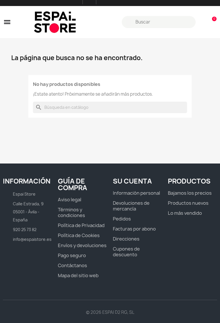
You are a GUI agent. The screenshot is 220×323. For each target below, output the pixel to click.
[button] (7, 22)
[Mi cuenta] (202, 22)
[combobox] (159, 22)
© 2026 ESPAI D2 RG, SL (110, 312)
